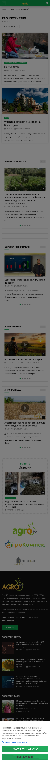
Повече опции (25, 757)
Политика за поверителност (15, 742)
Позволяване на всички (25, 748)
